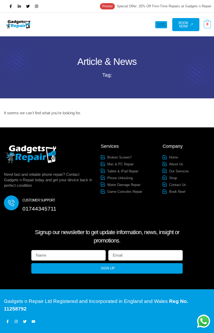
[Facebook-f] (10, 6)
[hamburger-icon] (161, 24)
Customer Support (38, 200)
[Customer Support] (11, 202)
